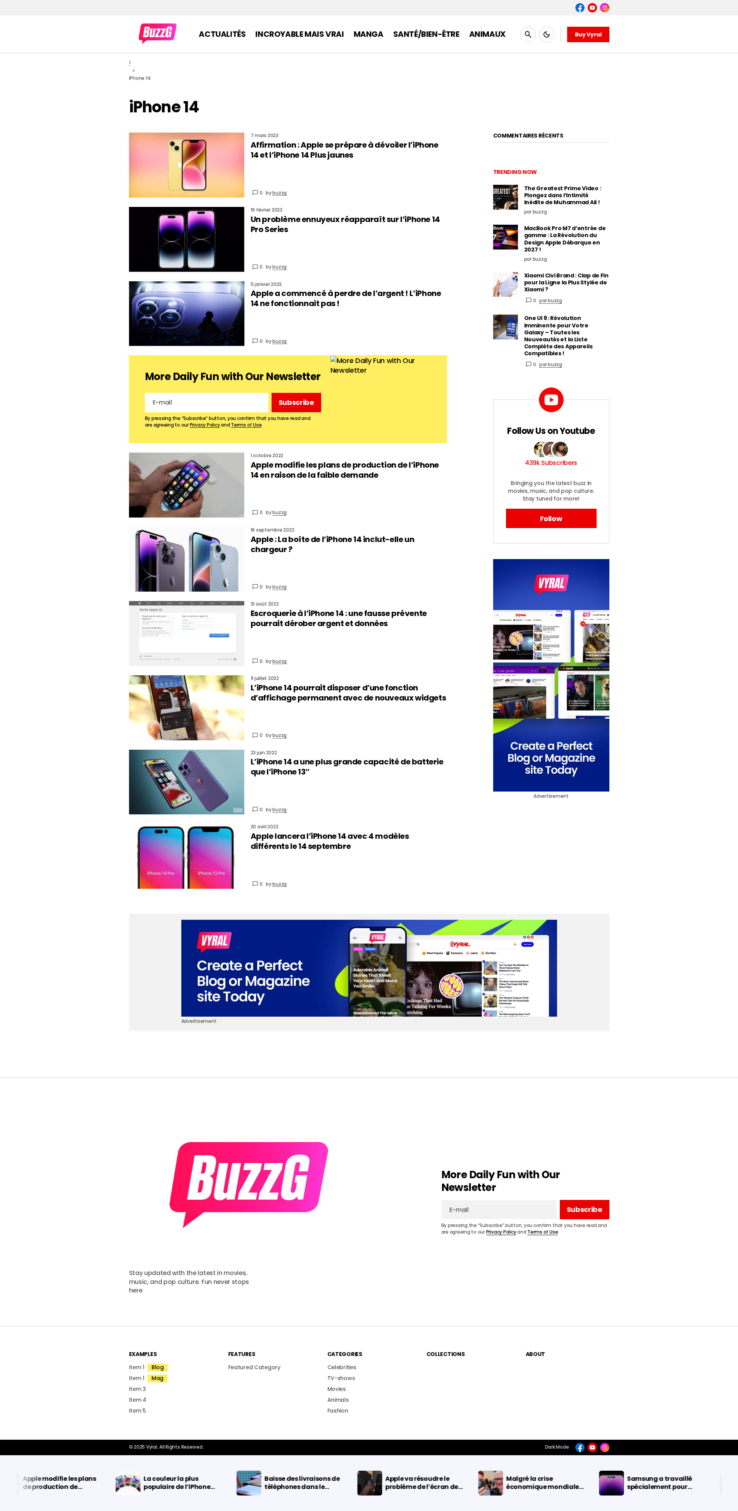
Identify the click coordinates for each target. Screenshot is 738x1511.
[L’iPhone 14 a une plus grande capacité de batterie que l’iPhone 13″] (186, 782)
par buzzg (550, 300)
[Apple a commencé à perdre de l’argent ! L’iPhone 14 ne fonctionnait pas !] (186, 313)
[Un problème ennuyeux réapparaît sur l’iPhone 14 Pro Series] (186, 239)
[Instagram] (605, 7)
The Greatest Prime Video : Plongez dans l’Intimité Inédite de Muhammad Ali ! (562, 195)
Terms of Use (246, 425)
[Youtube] (592, 7)
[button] (528, 34)
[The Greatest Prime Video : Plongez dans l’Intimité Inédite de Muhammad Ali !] (505, 197)
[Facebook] (580, 7)
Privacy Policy (205, 425)
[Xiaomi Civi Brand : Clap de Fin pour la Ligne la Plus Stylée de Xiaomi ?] (505, 284)
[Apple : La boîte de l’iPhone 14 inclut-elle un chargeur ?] (186, 559)
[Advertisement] (551, 675)
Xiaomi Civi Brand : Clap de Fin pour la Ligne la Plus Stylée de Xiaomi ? (566, 282)
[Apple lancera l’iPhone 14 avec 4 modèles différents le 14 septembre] (186, 856)
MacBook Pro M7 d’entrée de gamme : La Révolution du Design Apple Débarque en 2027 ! (565, 239)
